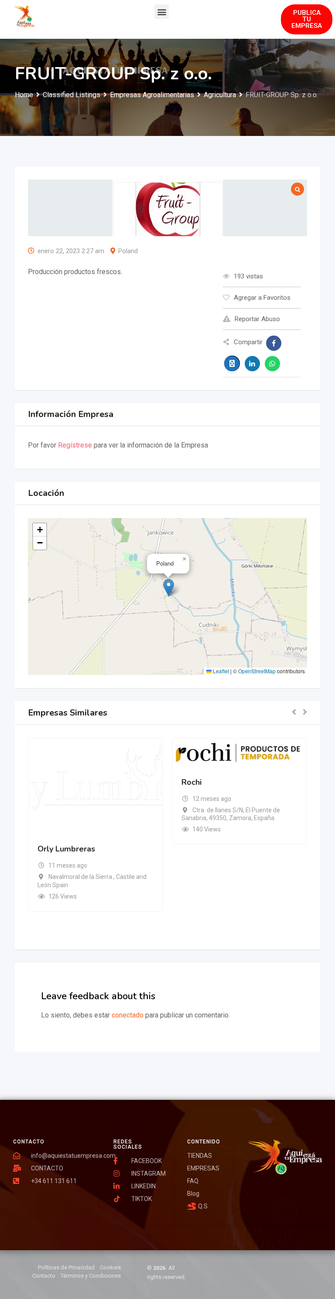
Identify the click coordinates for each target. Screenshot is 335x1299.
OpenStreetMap (257, 671)
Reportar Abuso (257, 319)
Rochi (191, 782)
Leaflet (220, 671)
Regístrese (75, 445)
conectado (128, 1015)
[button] (161, 11)
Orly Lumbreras (66, 849)
